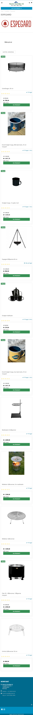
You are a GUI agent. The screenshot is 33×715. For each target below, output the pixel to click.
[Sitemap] (31, 704)
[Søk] (29, 2)
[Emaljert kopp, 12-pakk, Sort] (16, 185)
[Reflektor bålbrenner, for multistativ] (16, 467)
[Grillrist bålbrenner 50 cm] (16, 634)
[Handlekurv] (31, 2)
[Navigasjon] (2, 2)
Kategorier (16, 8)
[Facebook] (2, 709)
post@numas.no (10, 693)
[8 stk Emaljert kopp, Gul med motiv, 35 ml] (16, 354)
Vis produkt (16, 105)
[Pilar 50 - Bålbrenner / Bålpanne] (16, 576)
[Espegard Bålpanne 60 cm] (16, 241)
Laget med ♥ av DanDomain (16, 714)
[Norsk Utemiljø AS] (16, 3)
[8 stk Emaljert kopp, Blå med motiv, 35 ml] (16, 127)
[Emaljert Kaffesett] (16, 298)
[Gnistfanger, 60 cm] (16, 71)
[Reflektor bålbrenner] (16, 521)
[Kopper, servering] (8, 42)
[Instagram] (4, 709)
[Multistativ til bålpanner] (16, 412)
